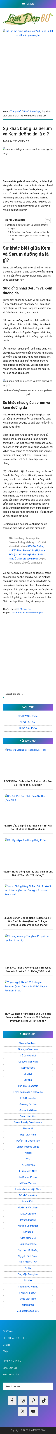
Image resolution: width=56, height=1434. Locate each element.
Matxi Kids (28, 1201)
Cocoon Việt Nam (28, 1061)
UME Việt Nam (28, 1298)
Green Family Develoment (28, 1122)
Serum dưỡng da (34, 612)
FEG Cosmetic (28, 1098)
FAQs (5, 1351)
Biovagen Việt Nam (28, 1049)
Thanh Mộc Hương (28, 1286)
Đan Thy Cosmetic (28, 1086)
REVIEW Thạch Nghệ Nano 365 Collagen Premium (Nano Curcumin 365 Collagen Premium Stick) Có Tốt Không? (28, 1017)
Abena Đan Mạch (28, 1043)
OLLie (28, 1268)
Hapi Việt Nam (28, 1134)
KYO (28, 1158)
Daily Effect (28, 1067)
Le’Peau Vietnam (28, 1183)
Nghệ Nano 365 (28, 1237)
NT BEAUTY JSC (28, 1262)
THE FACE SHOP (28, 1292)
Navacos (28, 1231)
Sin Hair (28, 1280)
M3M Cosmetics (28, 1195)
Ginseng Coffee (28, 1104)
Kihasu (28, 1152)
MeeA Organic (28, 1213)
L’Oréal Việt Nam (28, 1171)
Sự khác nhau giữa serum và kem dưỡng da (30, 237)
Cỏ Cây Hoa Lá (28, 1055)
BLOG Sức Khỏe (28, 728)
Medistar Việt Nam (28, 1207)
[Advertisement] (28, 74)
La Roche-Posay (28, 1177)
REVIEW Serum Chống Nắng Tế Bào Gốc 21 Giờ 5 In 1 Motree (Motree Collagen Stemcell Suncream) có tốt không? (28, 921)
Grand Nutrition (28, 1116)
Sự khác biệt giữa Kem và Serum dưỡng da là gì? (27, 226)
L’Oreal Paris (28, 1165)
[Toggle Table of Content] (46, 220)
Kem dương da (18, 612)
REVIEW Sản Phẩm (28, 716)
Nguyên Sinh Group (28, 1256)
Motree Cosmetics (28, 1225)
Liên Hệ (6, 1345)
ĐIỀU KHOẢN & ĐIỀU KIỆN (15, 1338)
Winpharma (28, 1304)
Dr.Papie (28, 1079)
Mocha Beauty (28, 1219)
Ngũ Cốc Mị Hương (28, 1250)
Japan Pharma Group (28, 1146)
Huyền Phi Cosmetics (28, 1140)
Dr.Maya (28, 1073)
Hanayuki (28, 1128)
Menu (30, 4)
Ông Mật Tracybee (28, 1274)
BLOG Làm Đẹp (24, 609)
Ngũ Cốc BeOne (28, 1244)
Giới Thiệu (8, 1331)
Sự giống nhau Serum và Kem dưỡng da (30, 232)
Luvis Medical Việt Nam (28, 1189)
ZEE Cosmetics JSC (28, 1310)
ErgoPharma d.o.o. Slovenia (28, 1092)
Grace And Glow (28, 1110)
